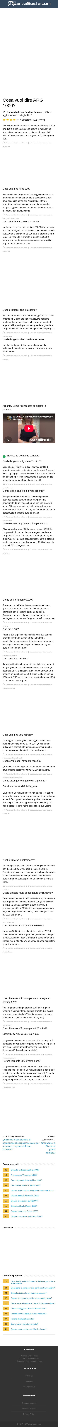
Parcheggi (29, 1376)
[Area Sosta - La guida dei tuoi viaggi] (29, 6)
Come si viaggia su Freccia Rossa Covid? (28, 1308)
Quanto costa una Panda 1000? (24, 1211)
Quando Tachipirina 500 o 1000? (25, 1170)
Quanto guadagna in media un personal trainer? (31, 1298)
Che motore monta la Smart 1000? (26, 1185)
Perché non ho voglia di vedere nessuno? (28, 1314)
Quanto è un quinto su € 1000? (24, 1201)
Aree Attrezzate (29, 1387)
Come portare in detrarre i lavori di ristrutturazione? (33, 1303)
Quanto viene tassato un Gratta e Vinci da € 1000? (32, 1190)
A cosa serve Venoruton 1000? (24, 1175)
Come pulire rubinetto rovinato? (24, 1324)
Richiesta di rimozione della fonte (16, 143)
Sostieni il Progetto (29, 1409)
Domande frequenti (29, 1403)
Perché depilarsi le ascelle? (22, 1319)
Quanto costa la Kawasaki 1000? (25, 1196)
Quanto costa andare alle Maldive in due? (29, 1329)
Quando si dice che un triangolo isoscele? (29, 1293)
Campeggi (29, 1381)
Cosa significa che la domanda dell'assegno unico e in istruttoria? (33, 1282)
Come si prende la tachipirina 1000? (26, 1180)
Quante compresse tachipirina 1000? (26, 1216)
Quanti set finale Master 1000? (24, 1206)
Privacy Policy (29, 1414)
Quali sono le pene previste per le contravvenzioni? (33, 1288)
